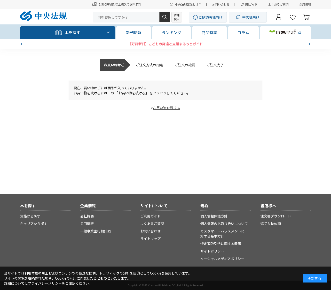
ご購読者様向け (210, 17)
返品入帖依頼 (270, 223)
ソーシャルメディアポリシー (222, 258)
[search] (164, 17)
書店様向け (250, 17)
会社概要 (87, 216)
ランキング (171, 32)
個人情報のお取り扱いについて (224, 223)
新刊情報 (134, 32)
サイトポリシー (212, 251)
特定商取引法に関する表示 (220, 243)
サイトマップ (150, 238)
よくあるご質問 (278, 4)
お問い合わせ (220, 4)
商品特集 (209, 32)
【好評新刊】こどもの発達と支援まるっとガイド (165, 43)
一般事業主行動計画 (95, 231)
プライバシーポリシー (45, 283)
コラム (243, 32)
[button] (22, 44)
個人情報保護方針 (214, 216)
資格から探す (30, 216)
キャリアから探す (33, 223)
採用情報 (305, 4)
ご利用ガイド (249, 4)
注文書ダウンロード (275, 216)
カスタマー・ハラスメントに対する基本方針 (222, 233)
